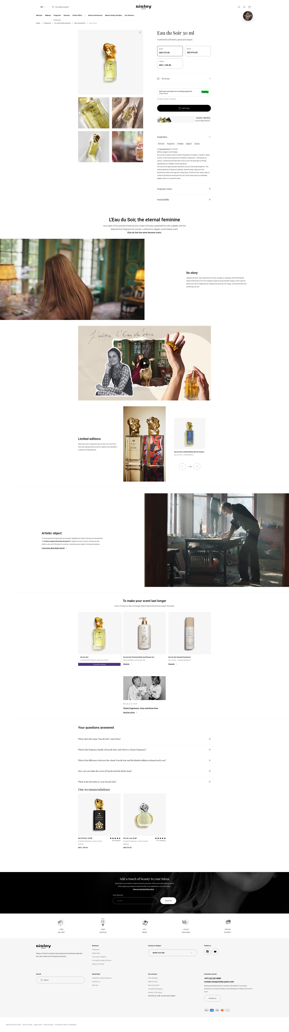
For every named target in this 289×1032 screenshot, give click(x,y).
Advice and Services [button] (95, 15)
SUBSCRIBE (168, 901)
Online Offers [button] (77, 15)
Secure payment (153, 985)
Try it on (165, 78)
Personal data (48, 1025)
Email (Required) (118, 895)
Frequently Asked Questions (102, 978)
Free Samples (152, 978)
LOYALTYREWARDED (186, 931)
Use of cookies (27, 1025)
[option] (170, 51)
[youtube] (215, 951)
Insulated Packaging (155, 989)
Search (46, 980)
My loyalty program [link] (62, 7)
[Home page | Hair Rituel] (248, 16)
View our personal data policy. (143, 889)
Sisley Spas (96, 953)
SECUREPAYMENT (227, 931)
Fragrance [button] (57, 15)
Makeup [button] (48, 15)
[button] (144, 363)
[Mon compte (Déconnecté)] (244, 7)
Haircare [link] (67, 15)
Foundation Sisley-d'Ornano (101, 960)
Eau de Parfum (164, 149)
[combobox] (172, 952)
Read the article (129, 712)
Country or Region (154, 946)
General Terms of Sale (13, 1025)
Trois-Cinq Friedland (99, 957)
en (42, 7)
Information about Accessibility (65, 1025)
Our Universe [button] (129, 15)
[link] (249, 7)
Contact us (96, 982)
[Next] (197, 466)
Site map (95, 985)
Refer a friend (152, 982)
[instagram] (207, 951)
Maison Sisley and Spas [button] (113, 15)
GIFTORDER (144, 931)
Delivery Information (155, 992)
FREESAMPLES (103, 931)
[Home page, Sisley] (143, 7)
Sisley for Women (98, 964)
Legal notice (38, 1025)
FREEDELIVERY (61, 931)
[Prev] (182, 466)
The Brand (95, 949)
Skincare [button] (39, 15)
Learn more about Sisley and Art (53, 548)
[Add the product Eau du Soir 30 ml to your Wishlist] (140, 33)
